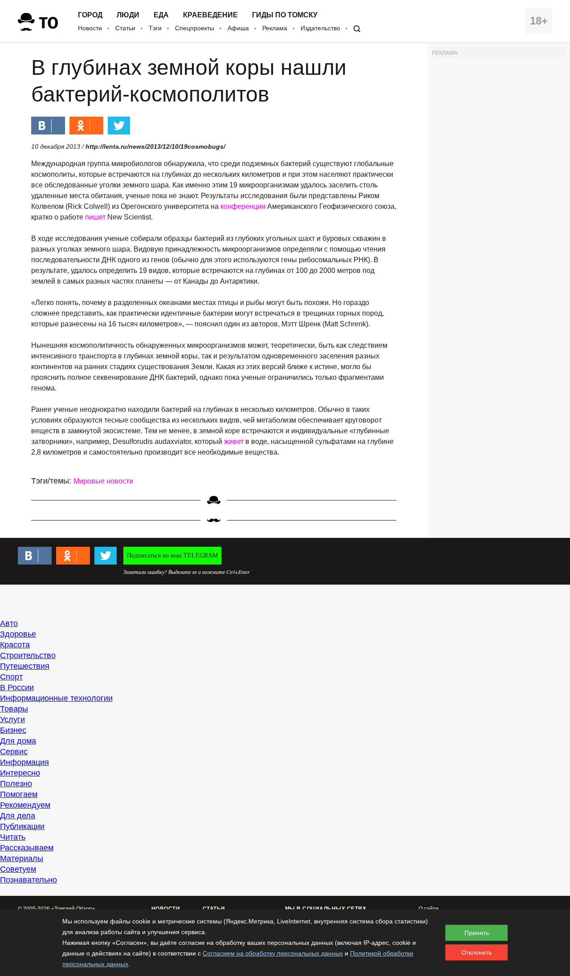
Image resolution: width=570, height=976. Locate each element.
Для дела (17, 815)
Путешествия (24, 666)
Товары (14, 708)
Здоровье (18, 634)
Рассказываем (26, 847)
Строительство (28, 655)
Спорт (11, 676)
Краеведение (210, 15)
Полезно (16, 783)
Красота (15, 644)
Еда (161, 15)
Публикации (22, 826)
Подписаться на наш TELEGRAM (172, 555)
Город (90, 15)
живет (234, 441)
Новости (90, 28)
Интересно (20, 773)
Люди (128, 15)
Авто (9, 623)
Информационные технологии (56, 698)
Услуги (12, 719)
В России (17, 687)
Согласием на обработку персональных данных (273, 953)
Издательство (320, 28)
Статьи (125, 28)
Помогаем (18, 794)
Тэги (155, 28)
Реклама (274, 28)
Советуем (18, 869)
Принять (476, 932)
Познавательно (28, 879)
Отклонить (476, 952)
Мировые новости (103, 481)
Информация (24, 762)
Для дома (18, 740)
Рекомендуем (25, 805)
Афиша (238, 28)
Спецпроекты (194, 28)
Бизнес (13, 730)
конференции (243, 206)
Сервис (14, 751)
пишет (96, 217)
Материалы (21, 858)
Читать (12, 837)
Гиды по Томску (285, 15)
